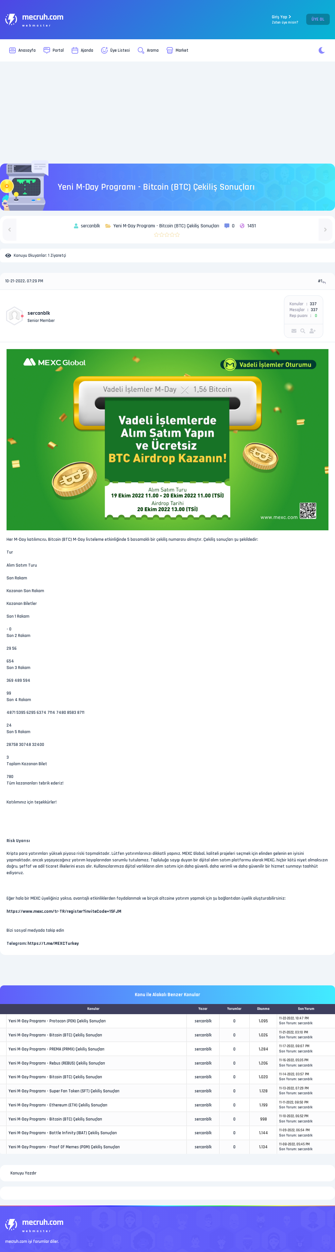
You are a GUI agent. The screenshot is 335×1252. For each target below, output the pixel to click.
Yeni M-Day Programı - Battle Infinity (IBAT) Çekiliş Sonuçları (63, 1133)
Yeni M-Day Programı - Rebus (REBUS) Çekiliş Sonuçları (57, 1063)
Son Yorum (287, 1023)
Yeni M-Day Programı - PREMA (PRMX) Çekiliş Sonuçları (56, 1049)
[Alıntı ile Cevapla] (324, 282)
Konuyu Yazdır (23, 1173)
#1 (320, 281)
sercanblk (38, 313)
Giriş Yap (285, 19)
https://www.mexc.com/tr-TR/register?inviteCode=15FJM (64, 911)
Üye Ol (318, 19)
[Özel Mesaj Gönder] (293, 330)
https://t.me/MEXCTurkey (53, 943)
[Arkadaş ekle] (312, 330)
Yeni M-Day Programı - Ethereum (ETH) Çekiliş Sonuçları (58, 1105)
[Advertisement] (167, 112)
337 (313, 304)
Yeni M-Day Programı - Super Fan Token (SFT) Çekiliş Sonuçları (64, 1091)
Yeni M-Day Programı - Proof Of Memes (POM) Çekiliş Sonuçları (64, 1147)
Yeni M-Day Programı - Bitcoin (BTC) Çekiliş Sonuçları (55, 1035)
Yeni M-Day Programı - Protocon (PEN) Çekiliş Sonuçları (57, 1021)
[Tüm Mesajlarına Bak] (302, 330)
